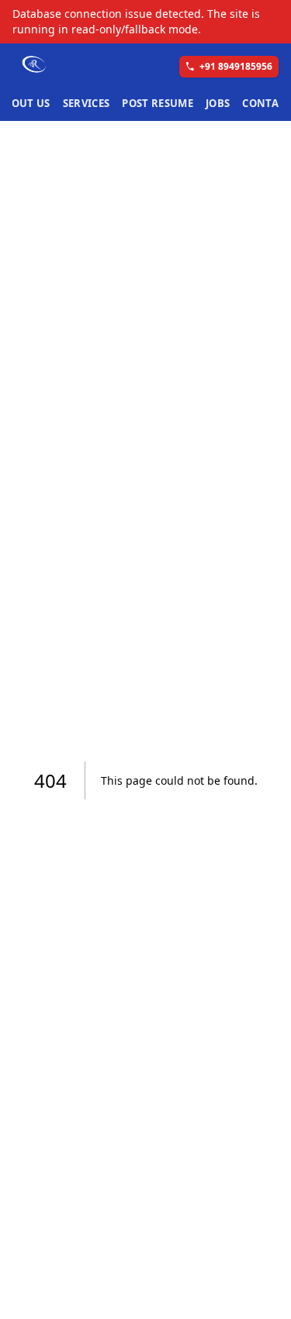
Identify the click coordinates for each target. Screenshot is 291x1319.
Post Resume (157, 103)
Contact (266, 103)
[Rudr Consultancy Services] (34, 65)
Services (86, 103)
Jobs (218, 103)
